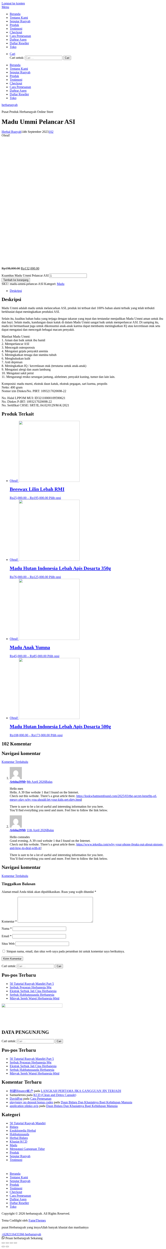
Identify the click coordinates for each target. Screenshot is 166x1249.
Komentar (9, 921)
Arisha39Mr (18, 781)
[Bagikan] (7, 1243)
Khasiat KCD (18, 1141)
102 (51, 131)
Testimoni (16, 28)
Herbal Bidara (19, 1138)
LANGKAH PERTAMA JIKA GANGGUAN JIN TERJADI (81, 1091)
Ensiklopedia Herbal (23, 1130)
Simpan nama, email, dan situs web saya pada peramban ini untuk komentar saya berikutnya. (65, 951)
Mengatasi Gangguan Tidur (27, 1149)
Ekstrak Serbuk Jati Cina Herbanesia (33, 991)
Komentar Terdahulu (15, 762)
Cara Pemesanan (20, 36)
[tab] (87, 291)
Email (7, 936)
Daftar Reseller (19, 43)
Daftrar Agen (18, 39)
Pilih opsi (55, 498)
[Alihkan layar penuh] (11, 1243)
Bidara (14, 1127)
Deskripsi (16, 290)
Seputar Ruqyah (20, 21)
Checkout (16, 32)
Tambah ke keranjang (15, 279)
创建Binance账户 (21, 1091)
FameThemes (37, 1220)
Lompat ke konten (13, 3)
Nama (7, 928)
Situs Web (8, 943)
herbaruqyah (10, 105)
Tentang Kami (19, 17)
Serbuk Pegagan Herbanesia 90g (30, 987)
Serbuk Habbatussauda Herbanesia (32, 994)
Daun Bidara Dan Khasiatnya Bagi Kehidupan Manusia (96, 1102)
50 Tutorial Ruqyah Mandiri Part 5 (32, 983)
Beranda (15, 14)
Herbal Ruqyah (11, 131)
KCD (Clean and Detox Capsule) (54, 1095)
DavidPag (16, 1098)
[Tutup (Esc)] (3, 1243)
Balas (48, 781)
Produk (14, 25)
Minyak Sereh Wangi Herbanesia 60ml (34, 998)
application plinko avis (24, 1106)
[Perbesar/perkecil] (15, 1243)
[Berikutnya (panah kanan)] (7, 1246)
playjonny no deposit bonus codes (31, 1102)
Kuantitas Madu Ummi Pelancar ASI (25, 275)
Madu (60, 284)
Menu (5, 7)
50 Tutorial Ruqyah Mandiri (28, 1123)
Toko (13, 47)
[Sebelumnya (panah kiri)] (3, 1246)
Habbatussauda (19, 1134)
